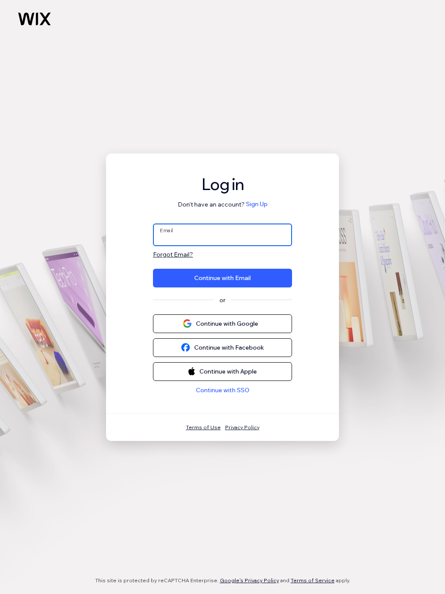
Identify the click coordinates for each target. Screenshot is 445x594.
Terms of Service (313, 580)
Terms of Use (203, 427)
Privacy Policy (242, 427)
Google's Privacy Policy (249, 580)
